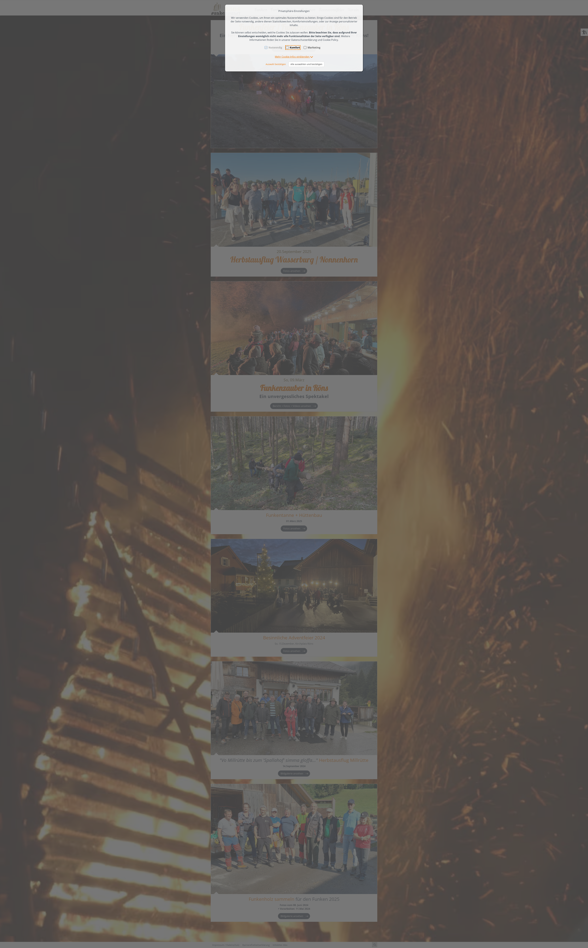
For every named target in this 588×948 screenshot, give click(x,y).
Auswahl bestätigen (276, 64)
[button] (294, 56)
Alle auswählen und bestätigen (306, 64)
